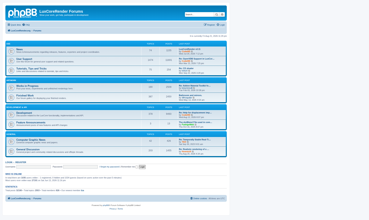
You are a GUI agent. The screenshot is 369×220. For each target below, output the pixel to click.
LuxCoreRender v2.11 (189, 49)
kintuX (185, 70)
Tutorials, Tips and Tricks (31, 68)
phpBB (106, 205)
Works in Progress (27, 85)
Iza (82, 190)
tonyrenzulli (187, 88)
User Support (24, 59)
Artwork (11, 80)
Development (24, 112)
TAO (184, 142)
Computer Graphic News (30, 139)
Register (20, 162)
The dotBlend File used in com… (195, 122)
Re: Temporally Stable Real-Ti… (195, 139)
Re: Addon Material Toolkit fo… (195, 85)
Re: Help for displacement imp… (195, 112)
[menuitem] (26, 25)
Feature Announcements (30, 122)
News (19, 49)
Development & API (16, 107)
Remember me (128, 167)
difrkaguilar (187, 97)
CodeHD (186, 51)
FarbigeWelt (188, 124)
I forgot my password (109, 167)
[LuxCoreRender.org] (22, 12)
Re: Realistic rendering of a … (194, 149)
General (11, 134)
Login (8, 162)
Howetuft (186, 151)
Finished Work (25, 95)
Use (8, 44)
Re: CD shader (186, 68)
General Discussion (28, 149)
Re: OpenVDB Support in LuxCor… (196, 59)
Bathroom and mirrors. (190, 95)
